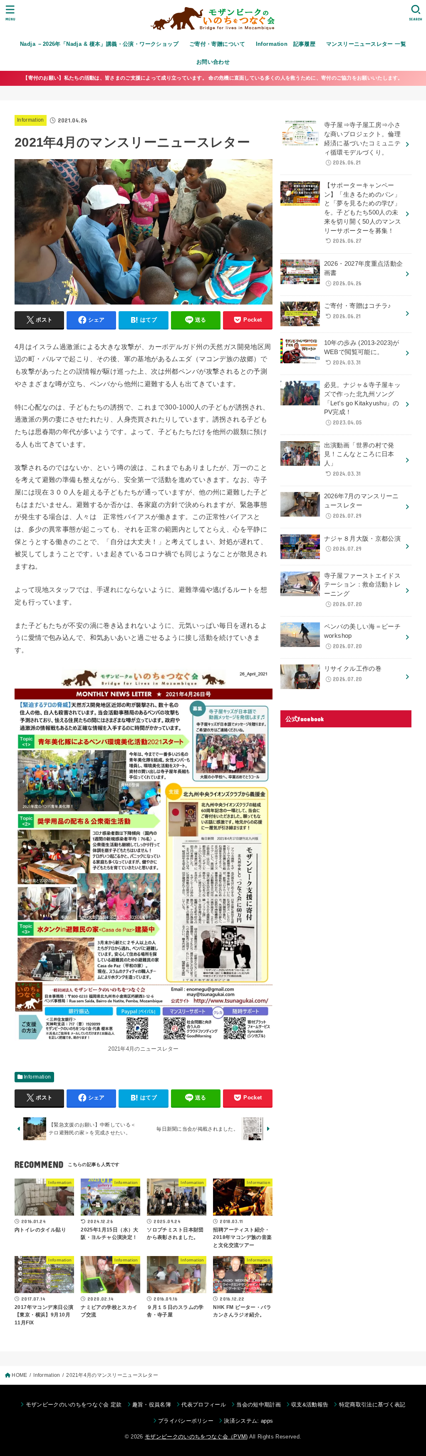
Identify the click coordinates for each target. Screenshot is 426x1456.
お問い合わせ (213, 62)
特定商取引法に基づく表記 (372, 1404)
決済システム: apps (248, 1421)
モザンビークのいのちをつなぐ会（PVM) (196, 1437)
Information (30, 120)
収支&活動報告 (309, 1404)
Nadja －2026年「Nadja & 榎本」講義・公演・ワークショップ (99, 44)
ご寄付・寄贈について (217, 44)
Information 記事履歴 (286, 44)
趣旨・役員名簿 (151, 1404)
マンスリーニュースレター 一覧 (366, 44)
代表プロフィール (203, 1404)
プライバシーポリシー (185, 1421)
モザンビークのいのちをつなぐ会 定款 (73, 1404)
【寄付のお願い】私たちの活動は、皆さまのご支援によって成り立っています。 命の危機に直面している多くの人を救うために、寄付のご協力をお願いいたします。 (213, 78)
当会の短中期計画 (258, 1404)
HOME (19, 1375)
